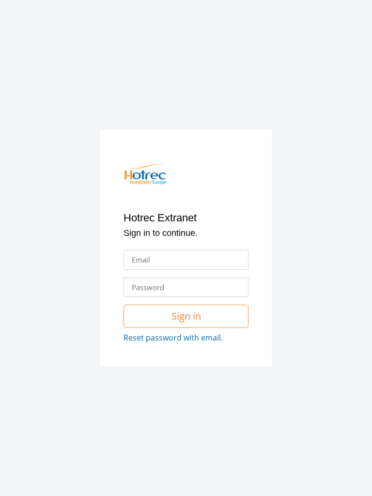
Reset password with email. (173, 337)
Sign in (186, 316)
